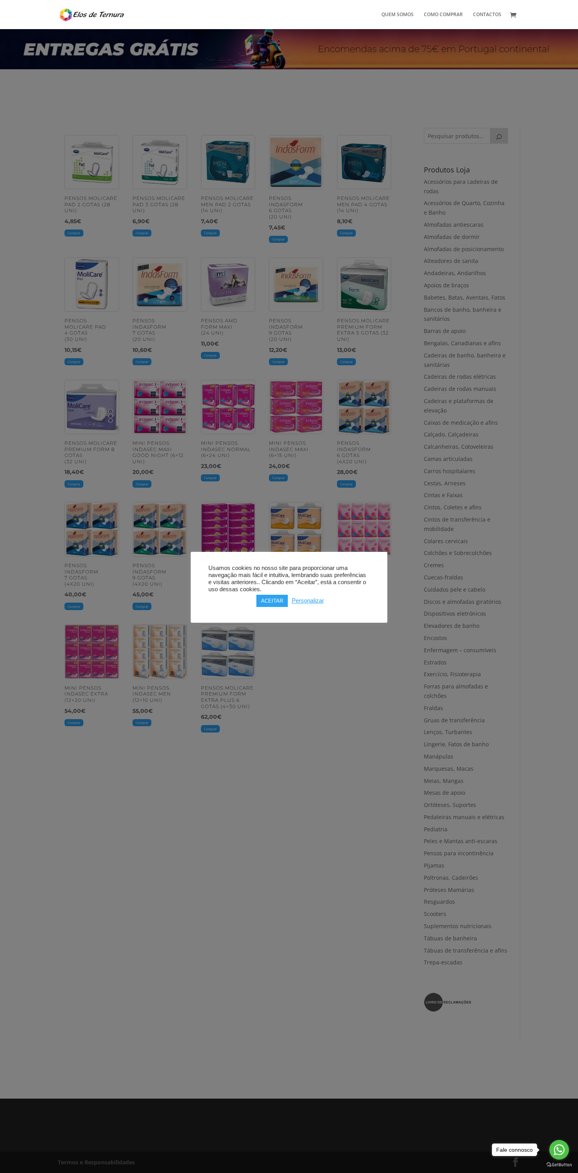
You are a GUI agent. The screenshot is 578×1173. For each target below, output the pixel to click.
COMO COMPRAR (443, 15)
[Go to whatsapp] (559, 1150)
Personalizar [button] (308, 601)
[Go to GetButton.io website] (559, 1164)
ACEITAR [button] (272, 601)
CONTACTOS (487, 15)
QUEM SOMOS (397, 15)
